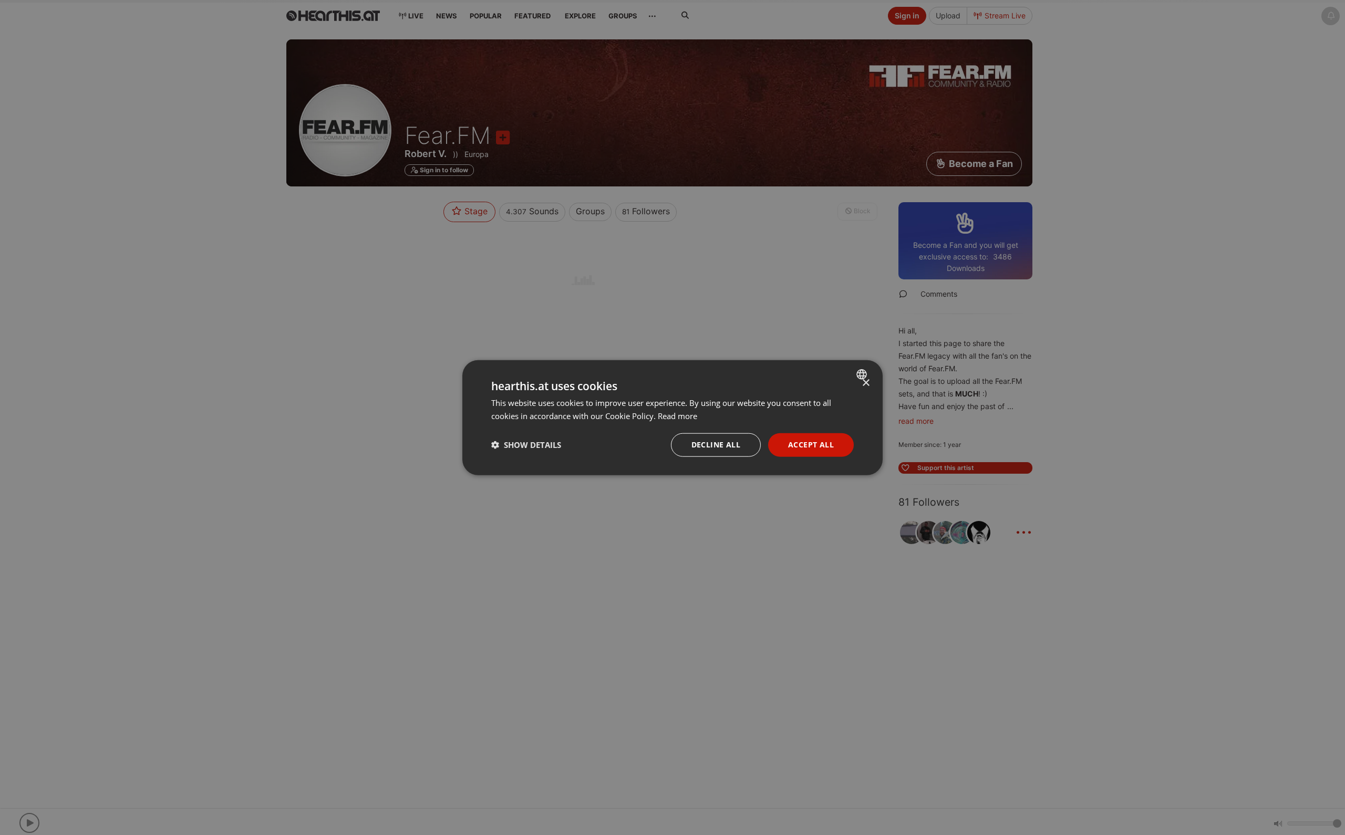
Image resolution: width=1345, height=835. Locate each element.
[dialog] (672, 417)
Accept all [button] (811, 445)
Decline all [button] (715, 445)
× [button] (866, 383)
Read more (677, 416)
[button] (526, 445)
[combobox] (863, 374)
